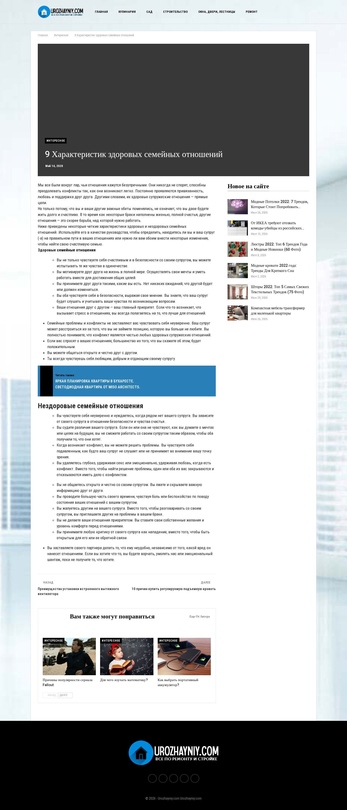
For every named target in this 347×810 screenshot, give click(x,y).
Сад (149, 11)
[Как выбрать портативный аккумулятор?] (184, 656)
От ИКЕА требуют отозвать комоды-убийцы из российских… (277, 225)
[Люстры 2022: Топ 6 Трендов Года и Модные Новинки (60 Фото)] (238, 249)
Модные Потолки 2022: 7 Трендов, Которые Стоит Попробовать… (279, 204)
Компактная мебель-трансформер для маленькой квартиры (278, 310)
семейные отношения (76, 250)
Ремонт (252, 11)
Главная (101, 11)
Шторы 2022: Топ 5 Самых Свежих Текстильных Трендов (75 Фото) (280, 289)
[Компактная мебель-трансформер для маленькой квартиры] (238, 313)
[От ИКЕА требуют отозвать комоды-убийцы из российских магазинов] (238, 228)
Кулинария (127, 11)
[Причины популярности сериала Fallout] (69, 656)
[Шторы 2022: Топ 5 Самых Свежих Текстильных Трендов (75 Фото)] (238, 291)
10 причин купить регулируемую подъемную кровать (174, 589)
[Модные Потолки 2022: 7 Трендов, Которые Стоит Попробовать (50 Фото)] (238, 206)
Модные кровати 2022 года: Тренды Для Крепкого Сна (274, 268)
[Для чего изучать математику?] (126, 656)
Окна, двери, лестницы (216, 11)
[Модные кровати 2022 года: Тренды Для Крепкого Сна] (238, 270)
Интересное (56, 140)
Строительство (175, 11)
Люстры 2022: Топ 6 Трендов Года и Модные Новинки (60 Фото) (279, 246)
